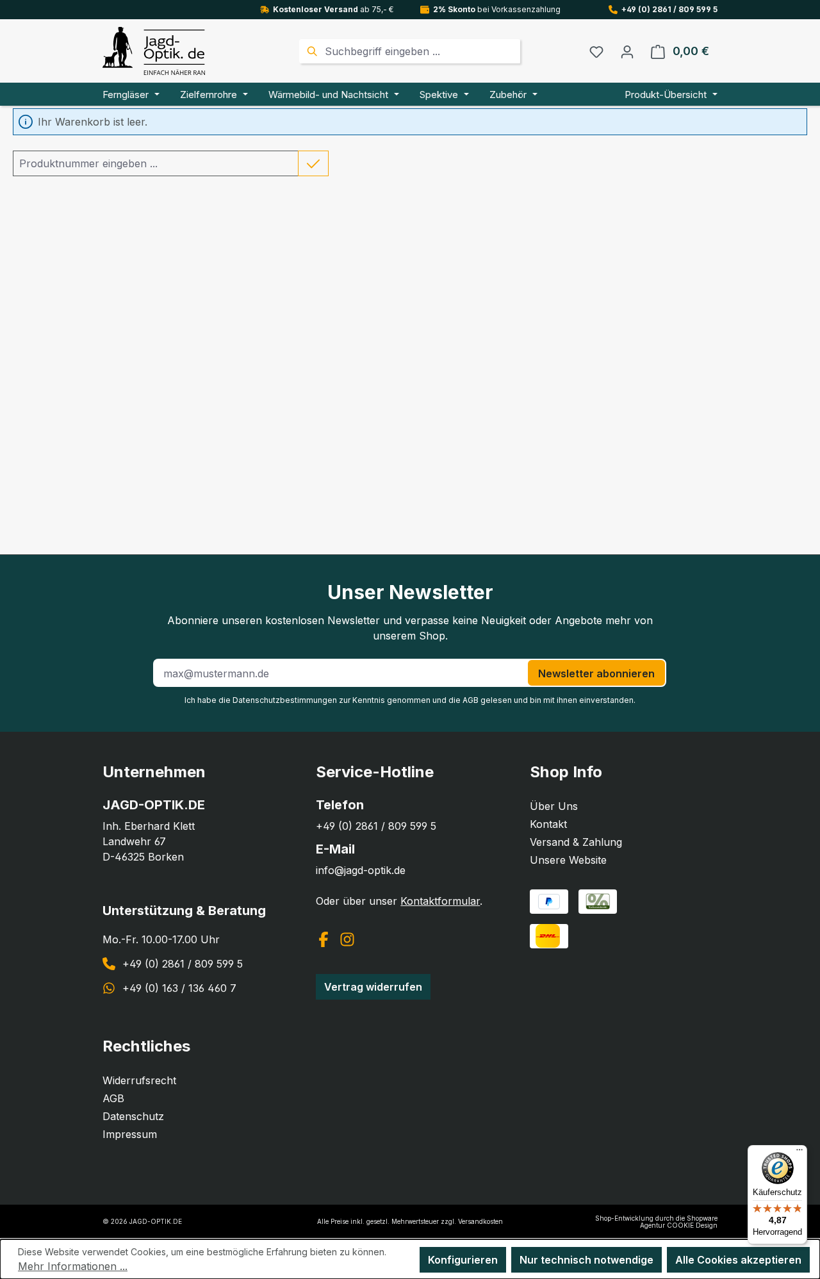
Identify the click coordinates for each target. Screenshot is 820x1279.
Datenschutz (133, 1116)
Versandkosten (480, 1221)
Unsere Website (568, 860)
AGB (471, 700)
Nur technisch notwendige (586, 1259)
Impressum (129, 1134)
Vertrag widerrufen (373, 986)
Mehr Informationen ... (72, 1266)
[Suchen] (310, 51)
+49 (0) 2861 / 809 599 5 (669, 9)
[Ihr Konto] (627, 51)
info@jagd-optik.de (361, 870)
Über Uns (554, 806)
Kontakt (548, 824)
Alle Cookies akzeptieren (738, 1259)
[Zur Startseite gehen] (153, 51)
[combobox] (421, 51)
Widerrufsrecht (139, 1080)
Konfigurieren (463, 1259)
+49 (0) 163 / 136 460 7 (179, 988)
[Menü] (799, 1152)
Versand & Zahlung (576, 842)
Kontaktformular (440, 901)
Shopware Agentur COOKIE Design (679, 1221)
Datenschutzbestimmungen (285, 700)
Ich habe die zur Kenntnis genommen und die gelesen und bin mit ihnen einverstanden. (410, 700)
